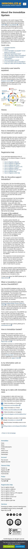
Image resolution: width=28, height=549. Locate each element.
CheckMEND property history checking (11, 508)
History (6, 49)
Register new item (5, 461)
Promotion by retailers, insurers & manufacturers (13, 506)
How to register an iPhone (8, 491)
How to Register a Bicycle (11, 162)
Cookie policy (4, 452)
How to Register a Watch (11, 168)
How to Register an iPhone (11, 165)
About (2, 445)
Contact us (4, 468)
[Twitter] (2, 407)
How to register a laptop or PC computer (11, 493)
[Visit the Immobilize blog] (17, 514)
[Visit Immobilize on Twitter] (20, 514)
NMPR (3, 25)
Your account (4, 459)
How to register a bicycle (7, 487)
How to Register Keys (10, 171)
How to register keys (6, 498)
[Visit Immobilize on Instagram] (14, 514)
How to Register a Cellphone (12, 163)
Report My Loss (5, 341)
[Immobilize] (11, 3)
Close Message (20, 546)
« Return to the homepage (8, 433)
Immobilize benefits (9, 47)
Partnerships (4, 454)
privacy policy (10, 354)
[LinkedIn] (2, 418)
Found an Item (4, 473)
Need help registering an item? (12, 54)
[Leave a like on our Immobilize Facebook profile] (8, 514)
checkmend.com (5, 325)
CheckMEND (12, 25)
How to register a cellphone (8, 489)
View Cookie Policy (9, 546)
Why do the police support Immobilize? (15, 55)
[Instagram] (2, 412)
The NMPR (4, 481)
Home (2, 443)
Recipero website (6, 81)
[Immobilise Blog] (2, 422)
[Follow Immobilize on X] (11, 514)
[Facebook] (2, 403)
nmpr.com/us (4, 278)
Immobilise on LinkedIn (14, 420)
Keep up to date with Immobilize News (15, 63)
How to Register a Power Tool (12, 170)
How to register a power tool (8, 496)
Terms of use (4, 450)
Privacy (3, 448)
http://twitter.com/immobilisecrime (10, 409)
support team (15, 358)
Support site (4, 470)
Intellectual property (6, 447)
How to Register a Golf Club (12, 173)
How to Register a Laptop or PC (13, 166)
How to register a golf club (8, 500)
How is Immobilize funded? (11, 60)
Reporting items (5, 471)
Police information (5, 479)
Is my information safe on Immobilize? (14, 61)
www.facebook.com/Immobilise (10, 405)
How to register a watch (7, 494)
